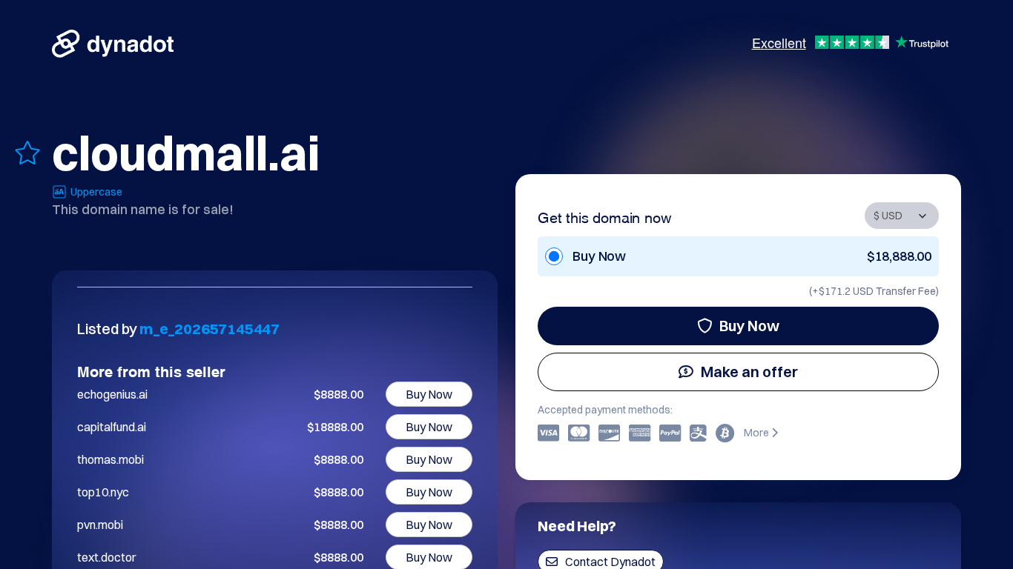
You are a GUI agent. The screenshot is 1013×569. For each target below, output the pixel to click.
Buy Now (749, 325)
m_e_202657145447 (209, 328)
